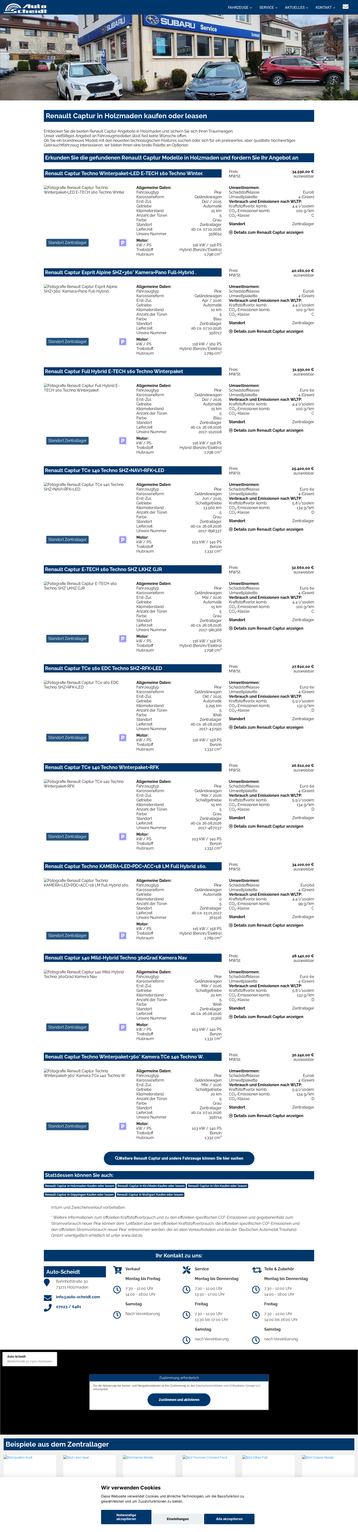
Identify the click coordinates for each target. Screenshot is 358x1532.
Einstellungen (178, 1519)
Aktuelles (295, 7)
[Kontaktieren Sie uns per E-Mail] (346, 6)
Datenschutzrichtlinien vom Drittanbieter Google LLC (228, 1385)
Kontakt (324, 7)
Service (266, 7)
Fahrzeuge (238, 7)
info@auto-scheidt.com (78, 1297)
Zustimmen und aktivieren (179, 1400)
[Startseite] (25, 8)
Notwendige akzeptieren (126, 1517)
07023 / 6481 (68, 1306)
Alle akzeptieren (229, 1519)
